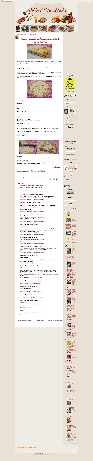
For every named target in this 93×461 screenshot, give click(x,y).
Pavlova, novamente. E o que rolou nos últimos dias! (73, 292)
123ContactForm (72, 159)
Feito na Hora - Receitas (70, 321)
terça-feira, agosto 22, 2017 (26, 312)
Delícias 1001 (69, 366)
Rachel (21, 224)
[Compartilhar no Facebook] (38, 171)
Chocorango (69, 433)
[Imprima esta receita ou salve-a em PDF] (32, 171)
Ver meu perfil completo (69, 124)
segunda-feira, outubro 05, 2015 (27, 191)
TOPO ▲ (75, 451)
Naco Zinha (69, 361)
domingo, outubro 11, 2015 (26, 291)
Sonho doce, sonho (71, 382)
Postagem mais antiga (55, 320)
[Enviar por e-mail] (34, 171)
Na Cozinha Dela (70, 305)
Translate (74, 96)
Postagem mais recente (24, 320)
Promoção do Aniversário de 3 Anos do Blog (74, 233)
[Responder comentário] (39, 191)
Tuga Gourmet (70, 297)
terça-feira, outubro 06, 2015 (26, 262)
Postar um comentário (23, 314)
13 (37, 300)
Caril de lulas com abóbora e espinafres (73, 315)
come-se (68, 261)
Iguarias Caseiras (70, 331)
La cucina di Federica (71, 279)
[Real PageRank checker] (67, 186)
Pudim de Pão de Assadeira (74, 219)
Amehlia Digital (70, 370)
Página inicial (40, 320)
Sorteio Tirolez (73, 212)
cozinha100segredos (25, 194)
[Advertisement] (70, 52)
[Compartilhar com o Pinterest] (39, 171)
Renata (22, 237)
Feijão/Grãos (24, 177)
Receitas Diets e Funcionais (42, 177)
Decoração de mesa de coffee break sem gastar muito (73, 251)
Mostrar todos (74, 443)
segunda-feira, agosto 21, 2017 (26, 297)
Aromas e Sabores (70, 248)
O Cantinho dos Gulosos (25, 185)
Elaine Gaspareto (30, 451)
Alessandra (22, 202)
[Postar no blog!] (35, 171)
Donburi (72, 400)
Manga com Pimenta (71, 390)
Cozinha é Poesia (70, 407)
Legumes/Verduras (32, 177)
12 (39, 294)
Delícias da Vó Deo (24, 214)
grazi (21, 255)
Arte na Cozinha (70, 399)
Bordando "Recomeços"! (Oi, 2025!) (73, 372)
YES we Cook (69, 378)
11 (36, 286)
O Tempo (73, 383)
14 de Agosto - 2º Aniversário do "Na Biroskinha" (74, 240)
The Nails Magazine (71, 349)
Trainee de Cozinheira (25, 246)
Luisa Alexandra (70, 256)
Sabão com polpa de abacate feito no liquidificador (73, 264)
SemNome (72, 194)
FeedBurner (72, 155)
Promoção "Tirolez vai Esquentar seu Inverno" (74, 226)
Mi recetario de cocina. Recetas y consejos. (70, 270)
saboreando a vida (71, 289)
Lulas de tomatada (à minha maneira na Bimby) (73, 334)
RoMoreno (22, 280)
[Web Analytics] (46, 454)
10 (39, 280)
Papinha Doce (70, 425)
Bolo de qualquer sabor (71, 367)
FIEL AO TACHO (70, 354)
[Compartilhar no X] (37, 171)
